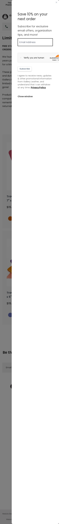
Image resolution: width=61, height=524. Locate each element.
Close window (25, 96)
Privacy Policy (38, 87)
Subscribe (25, 68)
